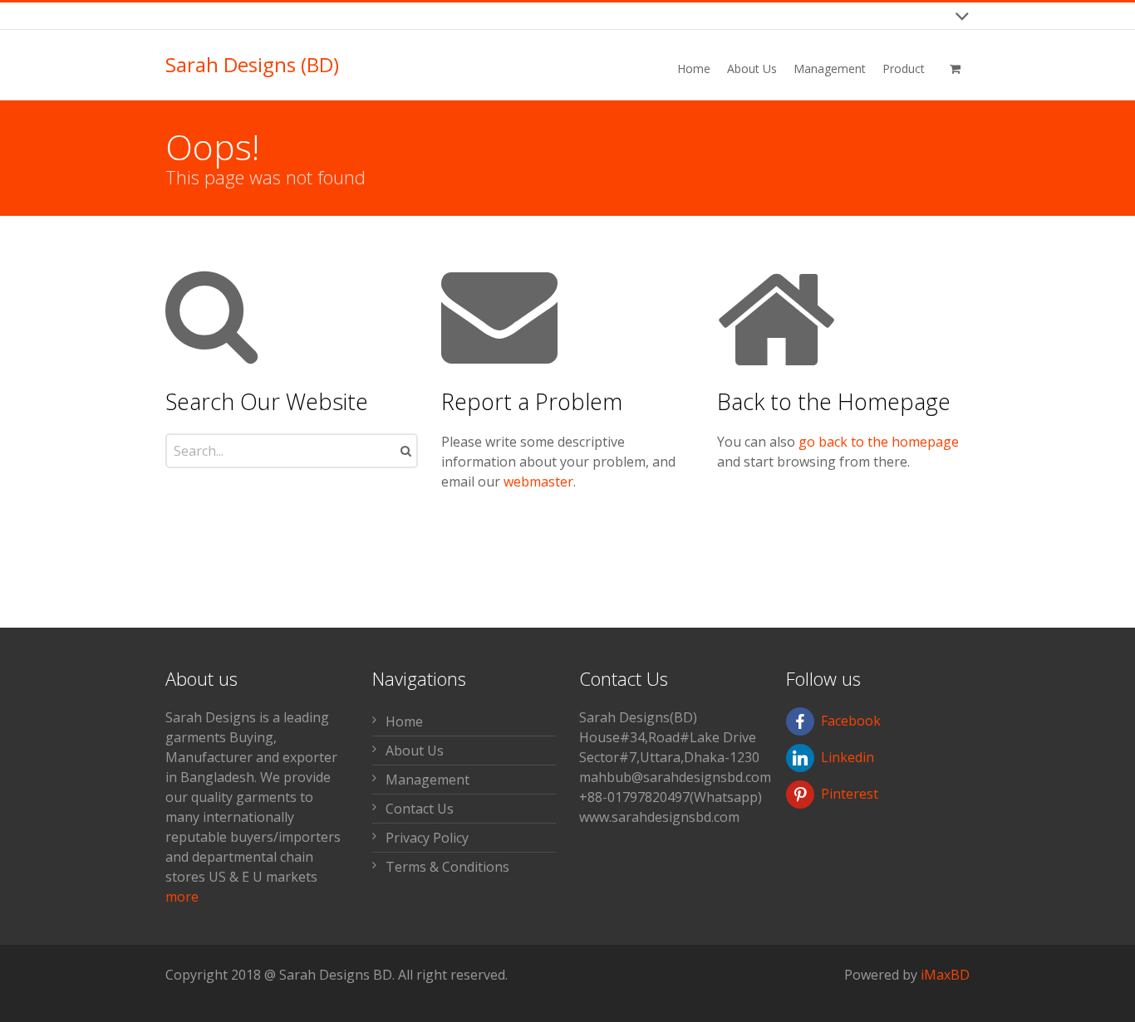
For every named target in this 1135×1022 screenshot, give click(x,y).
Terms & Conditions (447, 867)
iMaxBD (945, 975)
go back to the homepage (878, 442)
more (182, 897)
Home (404, 721)
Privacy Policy (427, 838)
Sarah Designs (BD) (252, 65)
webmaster (538, 481)
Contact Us (420, 809)
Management (427, 779)
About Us (415, 750)
